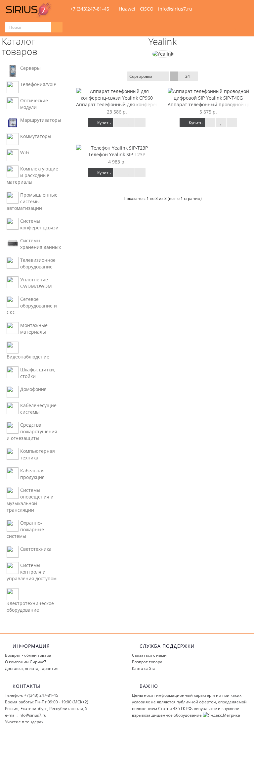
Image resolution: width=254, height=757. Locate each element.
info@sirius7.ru (175, 9)
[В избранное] (129, 122)
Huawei (127, 9)
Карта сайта (143, 668)
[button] (232, 27)
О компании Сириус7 (25, 662)
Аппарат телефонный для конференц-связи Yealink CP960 (142, 104)
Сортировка (140, 76)
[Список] (165, 76)
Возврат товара (147, 662)
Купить (103, 122)
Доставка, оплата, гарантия (32, 668)
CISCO (146, 9)
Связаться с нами (149, 655)
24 (187, 76)
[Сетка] (174, 76)
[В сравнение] (140, 122)
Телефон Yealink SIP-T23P (116, 154)
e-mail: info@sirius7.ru (25, 715)
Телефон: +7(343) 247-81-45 (31, 695)
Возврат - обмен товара (28, 655)
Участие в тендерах (24, 722)
